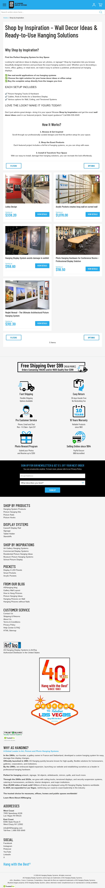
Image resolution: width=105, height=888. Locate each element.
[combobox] (52, 12)
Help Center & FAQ (11, 628)
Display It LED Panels (12, 570)
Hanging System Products (14, 509)
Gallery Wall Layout (11, 590)
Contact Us (8, 613)
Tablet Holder (9, 534)
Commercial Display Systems (16, 551)
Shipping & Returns (11, 616)
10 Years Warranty (79, 420)
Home (5, 18)
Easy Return (79, 394)
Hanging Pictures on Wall (14, 599)
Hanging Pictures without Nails (16, 602)
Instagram (7, 846)
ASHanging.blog (10, 587)
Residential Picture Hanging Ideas (18, 554)
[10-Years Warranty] (79, 411)
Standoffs (7, 536)
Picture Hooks (9, 517)
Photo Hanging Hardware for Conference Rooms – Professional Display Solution (77, 259)
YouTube (7, 852)
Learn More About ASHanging (17, 798)
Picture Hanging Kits (12, 512)
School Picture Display (13, 559)
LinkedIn (7, 854)
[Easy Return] (79, 384)
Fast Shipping (26, 394)
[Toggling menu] (4, 5)
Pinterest (7, 849)
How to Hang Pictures (12, 593)
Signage (7, 531)
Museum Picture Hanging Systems (18, 557)
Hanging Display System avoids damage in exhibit (27, 257)
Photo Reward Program (26, 446)
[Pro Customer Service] (26, 411)
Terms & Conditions (11, 622)
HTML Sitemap (9, 630)
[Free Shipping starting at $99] (52, 367)
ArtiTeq (34, 650)
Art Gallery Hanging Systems (15, 548)
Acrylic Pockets (9, 576)
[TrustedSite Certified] (9, 738)
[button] (94, 4)
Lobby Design (11, 206)
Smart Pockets (9, 573)
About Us (7, 619)
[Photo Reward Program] (26, 437)
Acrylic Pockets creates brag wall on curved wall (76, 206)
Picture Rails (8, 515)
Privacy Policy (76, 469)
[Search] (100, 12)
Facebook (7, 843)
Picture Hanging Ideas (13, 596)
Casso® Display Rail (12, 528)
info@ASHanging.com (12, 828)
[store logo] (18, 4)
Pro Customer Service (26, 420)
